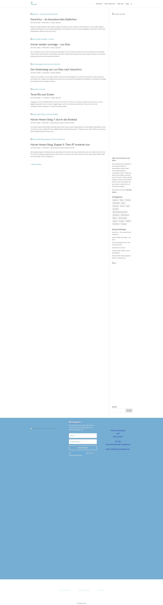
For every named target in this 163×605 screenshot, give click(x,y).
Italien (127, 206)
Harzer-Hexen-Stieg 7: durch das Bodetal (54, 119)
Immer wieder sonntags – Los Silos (50, 44)
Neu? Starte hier (110, 4)
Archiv (101, 590)
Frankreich (115, 206)
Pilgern (114, 218)
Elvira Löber (37, 22)
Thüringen (123, 224)
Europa (52, 22)
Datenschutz (84, 590)
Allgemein (115, 200)
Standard (121, 221)
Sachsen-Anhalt (69, 123)
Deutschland (54, 123)
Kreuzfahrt (115, 209)
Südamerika (116, 224)
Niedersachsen (125, 215)
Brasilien (128, 200)
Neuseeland (116, 215)
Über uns (120, 4)
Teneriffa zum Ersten (42, 94)
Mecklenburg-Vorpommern (120, 212)
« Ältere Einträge (36, 164)
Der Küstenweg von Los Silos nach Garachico (56, 69)
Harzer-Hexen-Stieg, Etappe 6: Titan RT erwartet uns (60, 144)
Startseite (99, 4)
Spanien (58, 22)
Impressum (64, 590)
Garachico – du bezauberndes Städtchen (54, 19)
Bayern (122, 200)
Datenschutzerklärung (78, 453)
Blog (127, 4)
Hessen (122, 206)
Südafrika (128, 221)
